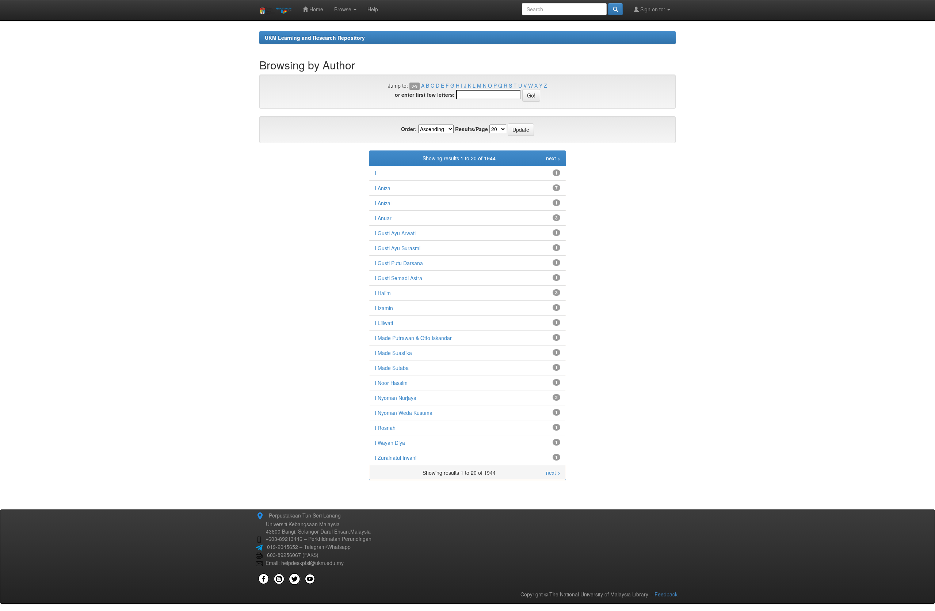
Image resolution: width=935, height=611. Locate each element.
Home (315, 9)
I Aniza (382, 188)
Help (372, 9)
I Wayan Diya (390, 442)
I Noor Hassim (391, 382)
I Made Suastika (393, 352)
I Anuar (383, 218)
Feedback (666, 594)
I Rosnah (385, 427)
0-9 (414, 86)
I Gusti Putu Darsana (399, 263)
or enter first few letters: (425, 94)
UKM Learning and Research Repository (315, 37)
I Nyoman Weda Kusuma (403, 412)
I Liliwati (384, 322)
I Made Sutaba (392, 367)
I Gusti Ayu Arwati (395, 233)
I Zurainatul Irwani (395, 457)
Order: (409, 129)
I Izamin (384, 308)
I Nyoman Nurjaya (395, 397)
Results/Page (471, 129)
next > (553, 158)
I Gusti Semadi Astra (398, 278)
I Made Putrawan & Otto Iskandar (413, 337)
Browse (343, 9)
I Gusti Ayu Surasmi (397, 248)
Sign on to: (653, 9)
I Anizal (383, 203)
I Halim (383, 293)
